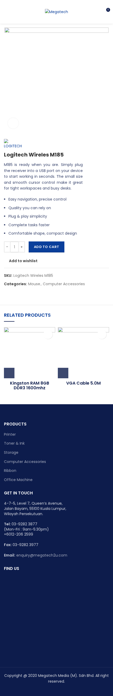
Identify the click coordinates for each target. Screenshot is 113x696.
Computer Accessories (64, 284)
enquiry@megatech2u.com (41, 555)
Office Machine (18, 479)
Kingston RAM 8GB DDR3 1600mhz (29, 385)
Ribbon (10, 470)
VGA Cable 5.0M (83, 383)
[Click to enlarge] (13, 123)
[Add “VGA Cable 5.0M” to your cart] (63, 373)
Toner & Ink (14, 443)
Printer (10, 434)
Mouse (34, 284)
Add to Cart (46, 246)
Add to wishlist (23, 261)
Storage (11, 452)
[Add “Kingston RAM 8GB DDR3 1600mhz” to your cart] (9, 373)
